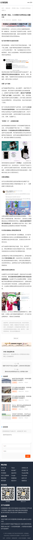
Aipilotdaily (6, 535)
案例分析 (8, 8)
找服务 (29, 538)
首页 (3, 8)
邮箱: (5, 451)
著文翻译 (17, 535)
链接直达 (24, 480)
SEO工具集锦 (5, 475)
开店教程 (3, 473)
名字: (5, 446)
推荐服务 (3, 480)
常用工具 (3, 468)
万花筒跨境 (12, 535)
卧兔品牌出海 (10, 351)
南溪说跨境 (14, 538)
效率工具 (24, 478)
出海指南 (4, 2)
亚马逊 (3, 470)
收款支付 (13, 480)
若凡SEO (27, 535)
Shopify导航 (25, 473)
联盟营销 (13, 478)
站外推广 (13, 470)
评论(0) (19, 20)
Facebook (24, 475)
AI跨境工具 (25, 468)
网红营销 (3, 478)
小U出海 (22, 535)
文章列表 (8, 538)
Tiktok (13, 468)
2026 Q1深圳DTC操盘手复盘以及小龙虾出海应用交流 (16, 524)
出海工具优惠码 (22, 538)
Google (13, 475)
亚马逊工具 (25, 470)
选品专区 (13, 473)
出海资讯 (15, 382)
